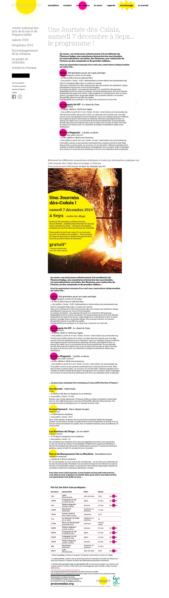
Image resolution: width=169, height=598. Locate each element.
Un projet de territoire (20, 61)
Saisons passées (18, 83)
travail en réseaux (24, 67)
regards (111, 5)
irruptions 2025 (23, 45)
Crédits (14, 92)
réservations (83, 5)
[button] (55, 102)
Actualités (53, 5)
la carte (98, 5)
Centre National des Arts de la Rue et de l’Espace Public (25, 31)
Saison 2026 (20, 40)
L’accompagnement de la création (25, 52)
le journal (143, 5)
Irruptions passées (19, 86)
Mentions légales (18, 89)
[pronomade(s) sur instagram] (20, 97)
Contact (67, 5)
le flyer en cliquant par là (92, 167)
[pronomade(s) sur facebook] (14, 97)
